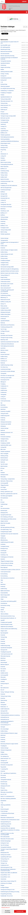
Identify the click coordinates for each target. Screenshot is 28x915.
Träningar (3, 607)
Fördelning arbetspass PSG (6, 327)
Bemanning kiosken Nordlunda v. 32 (8, 618)
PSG (1, 500)
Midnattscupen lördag (5, 49)
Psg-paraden (3, 766)
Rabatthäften (3, 800)
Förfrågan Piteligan (5, 887)
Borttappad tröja (4, 548)
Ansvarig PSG (3, 552)
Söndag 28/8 (3, 447)
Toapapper (3, 535)
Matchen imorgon (4, 350)
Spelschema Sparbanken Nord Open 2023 (10, 341)
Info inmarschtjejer (5, 729)
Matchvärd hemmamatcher (6, 51)
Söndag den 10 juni (5, 843)
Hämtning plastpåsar (5, 139)
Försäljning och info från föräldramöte (9, 185)
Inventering (3, 544)
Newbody (3, 322)
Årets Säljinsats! (4, 567)
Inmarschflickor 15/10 (5, 874)
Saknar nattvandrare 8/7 (6, 287)
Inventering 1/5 (4, 360)
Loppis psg (3, 128)
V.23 (1, 685)
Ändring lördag (4, 84)
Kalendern (3, 559)
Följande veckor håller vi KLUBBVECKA (9, 872)
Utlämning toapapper (5, 86)
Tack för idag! (3, 329)
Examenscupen (4, 510)
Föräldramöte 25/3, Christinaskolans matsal (10, 819)
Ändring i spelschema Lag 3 (7, 491)
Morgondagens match (5, 143)
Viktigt (2, 599)
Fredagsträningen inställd (6, 531)
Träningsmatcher (4, 240)
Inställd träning (4, 183)
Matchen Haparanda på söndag (7, 55)
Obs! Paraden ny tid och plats (7, 283)
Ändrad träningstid (5, 809)
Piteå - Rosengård (4, 453)
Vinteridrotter (3, 879)
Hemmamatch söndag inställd (7, 266)
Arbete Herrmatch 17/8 (5, 105)
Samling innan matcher (5, 854)
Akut (2, 470)
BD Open (2, 468)
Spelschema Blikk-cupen (6, 445)
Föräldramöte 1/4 (4, 386)
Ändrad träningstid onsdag (6, 624)
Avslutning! (3, 221)
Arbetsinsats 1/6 (4, 153)
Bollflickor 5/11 (4, 213)
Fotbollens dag (4, 783)
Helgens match (4, 630)
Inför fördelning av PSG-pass (7, 516)
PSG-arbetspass (4, 861)
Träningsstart (3, 704)
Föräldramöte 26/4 (5, 865)
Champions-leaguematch (6, 750)
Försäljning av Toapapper (6, 92)
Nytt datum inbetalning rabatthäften (8, 798)
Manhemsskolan (4, 457)
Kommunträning (4, 407)
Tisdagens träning (4, 262)
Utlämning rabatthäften (6, 804)
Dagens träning (4, 277)
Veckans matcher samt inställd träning (9, 628)
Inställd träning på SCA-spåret (7, 542)
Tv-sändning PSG (4, 769)
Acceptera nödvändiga (7, 911)
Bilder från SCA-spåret (5, 523)
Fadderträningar (4, 504)
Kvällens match (4, 245)
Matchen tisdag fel (5, 664)
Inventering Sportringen (6, 189)
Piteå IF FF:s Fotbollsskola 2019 (7, 796)
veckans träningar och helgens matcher (9, 250)
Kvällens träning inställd (6, 310)
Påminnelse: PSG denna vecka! (7, 838)
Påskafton (3, 702)
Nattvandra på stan (5, 713)
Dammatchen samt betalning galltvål (8, 601)
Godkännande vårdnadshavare (7, 343)
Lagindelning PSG (4, 130)
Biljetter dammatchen (5, 590)
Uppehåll (2, 620)
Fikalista (2, 94)
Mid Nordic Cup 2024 (5, 118)
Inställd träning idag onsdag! (7, 365)
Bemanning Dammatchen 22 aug (8, 616)
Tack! (2, 582)
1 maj (2, 802)
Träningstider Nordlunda (6, 779)
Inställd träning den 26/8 (6, 823)
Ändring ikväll (3, 80)
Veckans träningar (8, 27)
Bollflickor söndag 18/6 (6, 301)
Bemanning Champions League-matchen (9, 743)
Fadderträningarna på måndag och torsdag (10, 891)
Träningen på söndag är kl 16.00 (7, 889)
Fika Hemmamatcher (5, 508)
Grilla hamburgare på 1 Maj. (6, 867)
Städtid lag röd (4, 109)
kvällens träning (4, 252)
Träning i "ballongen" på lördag (7, 692)
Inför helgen (3, 487)
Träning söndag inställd (6, 99)
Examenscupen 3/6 (5, 316)
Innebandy (3, 419)
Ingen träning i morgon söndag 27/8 (8, 881)
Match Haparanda (4, 166)
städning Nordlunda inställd (7, 71)
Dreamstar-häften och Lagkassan (8, 828)
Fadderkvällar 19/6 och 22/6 (7, 895)
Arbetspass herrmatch (5, 312)
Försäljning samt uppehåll (6, 622)
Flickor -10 (3, 611)
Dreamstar (3, 247)
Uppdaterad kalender (5, 63)
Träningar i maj (4, 863)
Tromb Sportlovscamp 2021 (7, 654)
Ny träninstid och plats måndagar (8, 371)
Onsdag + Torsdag (5, 73)
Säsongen (3, 726)
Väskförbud (3, 124)
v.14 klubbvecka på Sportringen (7, 813)
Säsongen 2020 (4, 711)
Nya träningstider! (4, 632)
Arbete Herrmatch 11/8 (5, 758)
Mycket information (5, 179)
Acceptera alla (20, 911)
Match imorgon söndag (6, 162)
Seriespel (3, 639)
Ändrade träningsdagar (6, 840)
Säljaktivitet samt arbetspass (7, 626)
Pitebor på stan (4, 305)
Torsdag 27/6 (3, 126)
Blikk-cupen (3, 449)
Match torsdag (4, 231)
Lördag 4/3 (3, 396)
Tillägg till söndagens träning (7, 561)
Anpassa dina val (5, 907)
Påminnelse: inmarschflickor (7, 792)
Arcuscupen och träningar (6, 206)
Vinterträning (3, 65)
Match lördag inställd (5, 594)
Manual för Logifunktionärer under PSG (9, 493)
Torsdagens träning (5, 120)
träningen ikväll (4, 194)
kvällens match (4, 177)
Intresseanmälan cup (5, 198)
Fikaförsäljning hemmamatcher (7, 137)
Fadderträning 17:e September (7, 90)
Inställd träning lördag (5, 645)
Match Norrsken (4, 466)
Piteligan (2, 752)
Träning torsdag (4, 145)
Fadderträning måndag (5, 295)
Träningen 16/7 (4, 760)
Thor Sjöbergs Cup (5, 756)
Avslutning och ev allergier (6, 883)
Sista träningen (4, 662)
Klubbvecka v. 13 (4, 706)
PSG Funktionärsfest (5, 836)
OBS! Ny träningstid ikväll (6, 187)
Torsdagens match (5, 227)
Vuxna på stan (4, 489)
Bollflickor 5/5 (4, 168)
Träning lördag (4, 637)
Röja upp (2, 333)
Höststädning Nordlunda (6, 78)
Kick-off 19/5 (3, 794)
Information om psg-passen (7, 764)
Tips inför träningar (5, 845)
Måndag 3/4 (3, 381)
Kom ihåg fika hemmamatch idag (8, 88)
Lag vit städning (4, 107)
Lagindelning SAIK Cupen (6, 856)
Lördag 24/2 (3, 200)
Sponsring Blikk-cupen (5, 45)
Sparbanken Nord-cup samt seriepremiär (9, 533)
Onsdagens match (5, 308)
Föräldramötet (4, 815)
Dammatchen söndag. (5, 605)
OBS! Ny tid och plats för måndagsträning (9, 268)
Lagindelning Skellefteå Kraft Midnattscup (10, 141)
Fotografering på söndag (6, 893)
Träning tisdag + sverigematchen (8, 478)
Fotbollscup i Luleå (5, 210)
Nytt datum (3, 670)
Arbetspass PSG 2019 (5, 785)
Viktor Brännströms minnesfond (7, 578)
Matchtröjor (3, 208)
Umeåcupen (3, 318)
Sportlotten (3, 160)
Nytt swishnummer (5, 687)
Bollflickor (3, 191)
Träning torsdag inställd (6, 229)
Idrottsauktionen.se (5, 717)
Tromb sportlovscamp (5, 400)
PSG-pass (3, 788)
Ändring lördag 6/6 (5, 683)
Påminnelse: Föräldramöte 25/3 (7, 817)
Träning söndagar (4, 217)
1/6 (1, 151)
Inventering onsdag (5, 170)
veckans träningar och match (7, 254)
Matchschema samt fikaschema (7, 324)
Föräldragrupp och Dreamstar (7, 557)
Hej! (1, 403)
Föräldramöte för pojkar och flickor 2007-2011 (10, 569)
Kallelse (2, 69)
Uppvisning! (3, 777)
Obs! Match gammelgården (6, 495)
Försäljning (3, 384)
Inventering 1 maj (4, 554)
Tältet (2, 580)
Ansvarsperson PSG (5, 379)
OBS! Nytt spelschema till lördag (7, 527)
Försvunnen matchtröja (5, 436)
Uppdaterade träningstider (6, 647)
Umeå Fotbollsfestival (5, 279)
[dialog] (14, 906)
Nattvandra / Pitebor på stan (7, 481)
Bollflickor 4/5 (4, 358)
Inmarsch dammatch (5, 354)
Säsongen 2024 (4, 196)
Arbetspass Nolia (4, 113)
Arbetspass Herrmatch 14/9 (7, 432)
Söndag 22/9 (3, 75)
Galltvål (2, 609)
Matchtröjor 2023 (4, 339)
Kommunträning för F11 (6, 724)
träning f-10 (3, 303)
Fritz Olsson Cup (4, 367)
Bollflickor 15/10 (4, 225)
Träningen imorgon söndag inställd (8, 115)
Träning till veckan (4, 413)
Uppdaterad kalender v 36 (6, 96)
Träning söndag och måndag (7, 563)
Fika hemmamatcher (5, 53)
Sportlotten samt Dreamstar (7, 335)
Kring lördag (3, 149)
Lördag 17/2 (3, 202)
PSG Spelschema (4, 293)
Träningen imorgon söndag (6, 337)
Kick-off (2, 689)
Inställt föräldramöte (5, 708)
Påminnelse (3, 476)
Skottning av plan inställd (6, 377)
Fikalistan (3, 158)
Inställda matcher (4, 673)
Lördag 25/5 (3, 156)
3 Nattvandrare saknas (5, 281)
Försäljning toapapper (5, 260)
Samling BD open (4, 459)
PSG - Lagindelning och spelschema (8, 773)
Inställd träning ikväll (5, 415)
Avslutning (3, 223)
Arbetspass (3, 426)
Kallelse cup (3, 538)
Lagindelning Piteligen (5, 826)
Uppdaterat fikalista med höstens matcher (10, 271)
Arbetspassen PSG (5, 852)
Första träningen (4, 811)
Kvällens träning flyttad (5, 314)
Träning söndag (4, 103)
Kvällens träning (4, 172)
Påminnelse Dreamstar (5, 656)
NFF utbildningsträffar (5, 47)
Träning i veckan (4, 175)
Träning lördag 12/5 (5, 858)
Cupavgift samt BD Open (6, 514)
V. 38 (2, 82)
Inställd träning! (4, 597)
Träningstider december (6, 61)
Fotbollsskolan (4, 603)
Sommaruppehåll (4, 122)
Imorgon (2, 111)
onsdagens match (4, 264)
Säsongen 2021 (4, 649)
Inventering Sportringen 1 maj (7, 181)
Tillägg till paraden (5, 485)
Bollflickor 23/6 (4, 132)
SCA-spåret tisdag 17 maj (6, 529)
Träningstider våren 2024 (6, 204)
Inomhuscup (3, 398)
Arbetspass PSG (4, 147)
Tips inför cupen (4, 464)
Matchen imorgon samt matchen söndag (9, 273)
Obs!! (2, 506)
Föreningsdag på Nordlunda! (7, 164)
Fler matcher (3, 668)
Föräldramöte (3, 388)
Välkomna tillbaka (4, 613)
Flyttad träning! (4, 700)
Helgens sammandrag (5, 67)
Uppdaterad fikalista (5, 320)
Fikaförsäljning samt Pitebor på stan (8, 519)
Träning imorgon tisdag (6, 696)
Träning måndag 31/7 (5, 275)
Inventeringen (3, 550)
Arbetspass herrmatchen (6, 422)
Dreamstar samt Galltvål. (6, 424)
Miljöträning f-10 (4, 297)
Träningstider (3, 373)
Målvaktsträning (4, 219)
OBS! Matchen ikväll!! (5, 285)
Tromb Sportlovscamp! (6, 571)
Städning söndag (4, 455)
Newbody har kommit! (5, 299)
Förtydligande (4, 679)
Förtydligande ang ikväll (6, 651)
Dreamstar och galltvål (5, 411)
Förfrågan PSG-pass (5, 331)
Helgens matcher (4, 521)
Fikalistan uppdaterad (5, 134)
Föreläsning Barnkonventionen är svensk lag (10, 715)
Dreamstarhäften (4, 592)
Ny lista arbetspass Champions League (9, 733)
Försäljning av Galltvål (5, 443)
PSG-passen (3, 775)
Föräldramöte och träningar (6, 565)
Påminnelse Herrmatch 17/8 (6, 101)
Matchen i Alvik (4, 440)
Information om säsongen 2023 (7, 375)
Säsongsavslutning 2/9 (6, 821)
